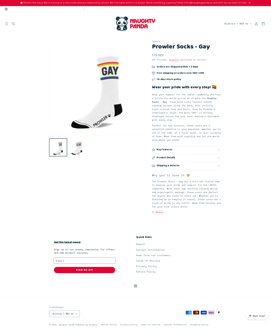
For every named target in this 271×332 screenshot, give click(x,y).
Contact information (175, 324)
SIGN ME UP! (84, 270)
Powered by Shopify (87, 325)
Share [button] (159, 212)
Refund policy (109, 324)
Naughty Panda (67, 325)
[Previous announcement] (84, 9)
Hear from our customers (153, 255)
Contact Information (150, 249)
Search (140, 244)
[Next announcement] (186, 9)
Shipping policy (199, 324)
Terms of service (150, 324)
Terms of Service (148, 260)
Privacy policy (128, 324)
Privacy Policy (146, 266)
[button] (6, 23)
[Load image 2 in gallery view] (77, 147)
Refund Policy (146, 271)
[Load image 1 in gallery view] (58, 147)
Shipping (174, 59)
